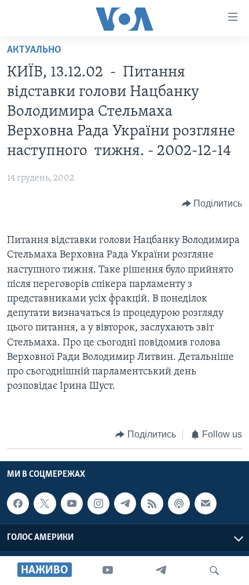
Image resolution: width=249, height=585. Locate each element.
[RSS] (152, 503)
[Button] (212, 203)
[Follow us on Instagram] (98, 503)
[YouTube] (108, 570)
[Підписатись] (206, 503)
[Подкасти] (179, 503)
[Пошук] (214, 570)
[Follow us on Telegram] (125, 503)
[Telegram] (161, 570)
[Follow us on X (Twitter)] (45, 503)
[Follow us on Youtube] (72, 503)
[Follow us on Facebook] (18, 503)
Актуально (34, 50)
